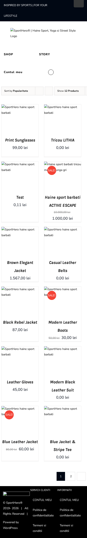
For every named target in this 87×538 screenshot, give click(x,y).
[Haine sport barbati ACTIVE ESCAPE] (62, 164)
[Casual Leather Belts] (62, 229)
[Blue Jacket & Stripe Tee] (62, 409)
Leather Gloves (20, 382)
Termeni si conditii (39, 528)
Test (20, 197)
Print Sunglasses (20, 140)
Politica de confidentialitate (43, 512)
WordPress (10, 528)
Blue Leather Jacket (20, 441)
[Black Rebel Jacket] (19, 289)
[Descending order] (49, 91)
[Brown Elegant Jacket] (19, 229)
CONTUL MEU (42, 500)
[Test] (19, 164)
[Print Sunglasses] (19, 107)
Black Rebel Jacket (20, 322)
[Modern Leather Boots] (62, 289)
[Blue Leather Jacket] (19, 409)
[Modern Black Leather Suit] (62, 349)
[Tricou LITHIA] (62, 107)
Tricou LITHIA (62, 140)
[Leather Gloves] (19, 349)
